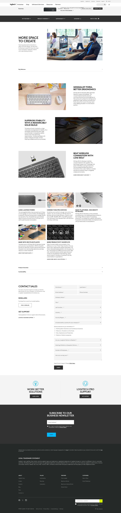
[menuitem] (54, 8)
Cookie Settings (54, 508)
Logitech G (88, 1)
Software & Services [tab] (38, 4)
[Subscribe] (101, 501)
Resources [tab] (50, 4)
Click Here (72, 363)
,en (109, 1)
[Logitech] (17, 4)
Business (93, 1)
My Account (109, 4)
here (67, 450)
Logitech (82, 1)
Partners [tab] (58, 4)
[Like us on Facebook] (19, 500)
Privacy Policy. (63, 427)
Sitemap (61, 508)
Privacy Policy (46, 508)
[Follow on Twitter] (23, 500)
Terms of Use (39, 508)
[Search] (101, 5)
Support (102, 1)
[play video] (74, 44)
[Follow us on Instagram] (26, 500)
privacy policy (94, 505)
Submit (58, 367)
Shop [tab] (27, 4)
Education (98, 1)
